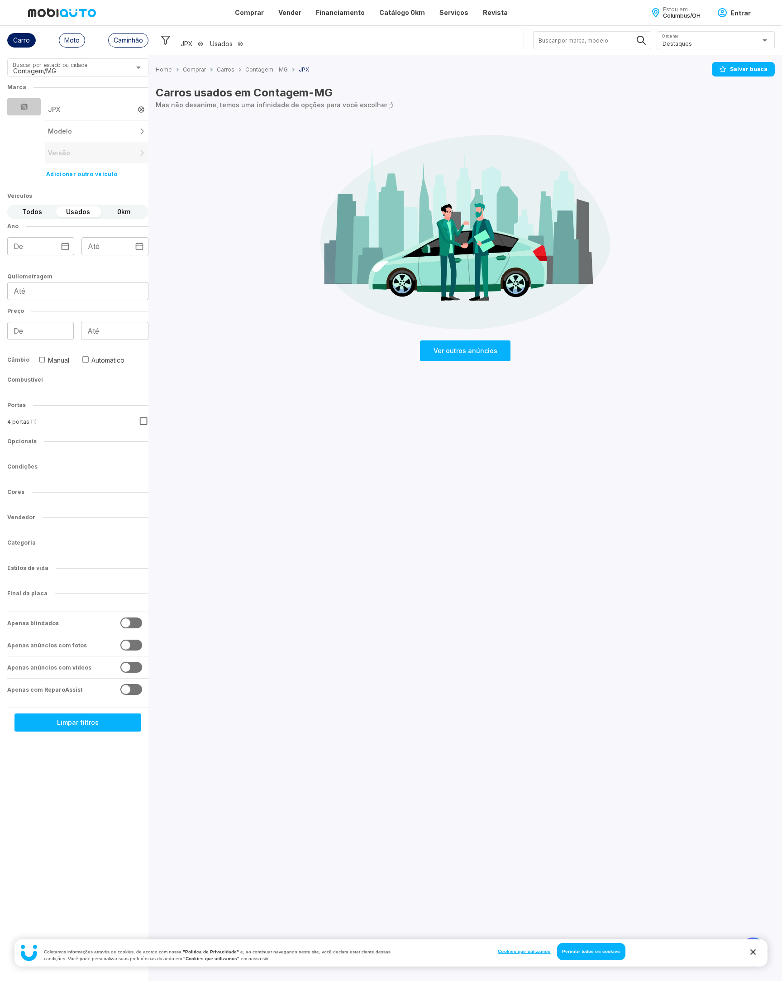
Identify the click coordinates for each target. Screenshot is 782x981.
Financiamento (340, 12)
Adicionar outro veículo (81, 174)
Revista (495, 12)
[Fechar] (753, 952)
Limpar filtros (78, 722)
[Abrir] (138, 67)
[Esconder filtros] (166, 40)
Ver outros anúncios (465, 350)
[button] (21, 40)
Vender (289, 12)
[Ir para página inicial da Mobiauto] (62, 12)
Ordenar (670, 35)
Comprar (249, 12)
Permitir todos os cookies (591, 951)
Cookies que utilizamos (524, 951)
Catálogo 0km (402, 12)
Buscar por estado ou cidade (50, 65)
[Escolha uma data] (65, 246)
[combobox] (66, 70)
